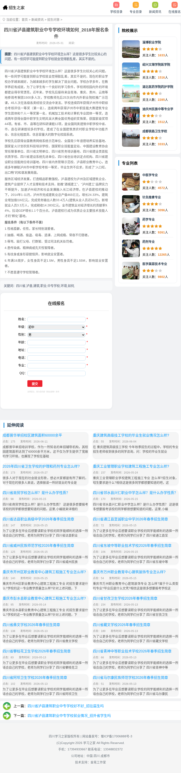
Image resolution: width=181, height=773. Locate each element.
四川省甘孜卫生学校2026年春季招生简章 (125, 598)
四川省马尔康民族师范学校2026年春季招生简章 (130, 677)
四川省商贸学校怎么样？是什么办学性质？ (36, 493)
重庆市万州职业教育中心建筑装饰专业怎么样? (129, 572)
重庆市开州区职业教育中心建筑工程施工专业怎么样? (44, 572)
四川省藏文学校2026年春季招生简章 (121, 625)
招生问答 (53, 19)
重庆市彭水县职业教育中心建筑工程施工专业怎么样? (44, 598)
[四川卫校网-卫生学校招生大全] (13, 8)
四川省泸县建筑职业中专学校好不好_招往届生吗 (66, 706)
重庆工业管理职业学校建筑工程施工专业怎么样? (131, 466)
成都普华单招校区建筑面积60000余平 (32, 435)
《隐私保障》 (50, 392)
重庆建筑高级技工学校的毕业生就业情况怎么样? (131, 435)
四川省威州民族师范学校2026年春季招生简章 (38, 545)
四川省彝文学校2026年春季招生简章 (31, 625)
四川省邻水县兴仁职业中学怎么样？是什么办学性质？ (135, 493)
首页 (25, 19)
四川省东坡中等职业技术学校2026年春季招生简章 (132, 545)
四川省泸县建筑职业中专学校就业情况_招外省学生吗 (69, 716)
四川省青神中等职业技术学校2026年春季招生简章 (132, 651)
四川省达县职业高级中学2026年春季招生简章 (38, 519)
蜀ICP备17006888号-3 (116, 736)
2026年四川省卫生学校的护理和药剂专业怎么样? (41, 466)
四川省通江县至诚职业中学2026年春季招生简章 (130, 519)
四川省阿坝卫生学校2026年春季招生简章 (35, 677)
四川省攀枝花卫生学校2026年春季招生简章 (37, 651)
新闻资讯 (37, 19)
